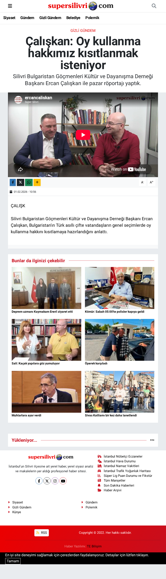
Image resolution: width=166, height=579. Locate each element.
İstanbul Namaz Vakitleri (121, 466)
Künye (16, 512)
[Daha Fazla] (37, 182)
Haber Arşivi (112, 490)
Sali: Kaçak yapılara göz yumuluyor (36, 363)
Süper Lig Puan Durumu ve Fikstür (128, 476)
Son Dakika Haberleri (119, 485)
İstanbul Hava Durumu (120, 461)
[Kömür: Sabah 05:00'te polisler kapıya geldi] (120, 288)
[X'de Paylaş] (20, 182)
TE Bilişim (94, 546)
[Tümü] (152, 440)
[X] (47, 480)
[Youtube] (63, 480)
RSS (43, 533)
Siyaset (9, 17)
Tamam (13, 561)
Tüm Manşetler (114, 480)
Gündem (27, 17)
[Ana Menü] (10, 6)
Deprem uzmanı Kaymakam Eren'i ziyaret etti (42, 311)
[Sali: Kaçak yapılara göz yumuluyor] (46, 339)
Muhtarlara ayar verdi (26, 415)
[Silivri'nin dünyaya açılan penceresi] (81, 6)
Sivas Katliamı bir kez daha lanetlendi (111, 415)
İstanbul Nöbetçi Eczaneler (123, 456)
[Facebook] (39, 480)
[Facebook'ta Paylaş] (13, 182)
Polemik (92, 17)
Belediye (73, 17)
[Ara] (154, 6)
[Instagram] (55, 480)
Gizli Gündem (50, 17)
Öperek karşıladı (96, 363)
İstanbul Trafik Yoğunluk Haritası (127, 471)
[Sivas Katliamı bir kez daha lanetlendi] (120, 391)
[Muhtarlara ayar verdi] (46, 391)
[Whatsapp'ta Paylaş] (29, 182)
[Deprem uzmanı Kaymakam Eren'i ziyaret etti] (46, 288)
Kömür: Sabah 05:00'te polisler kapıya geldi (114, 311)
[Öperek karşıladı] (120, 339)
